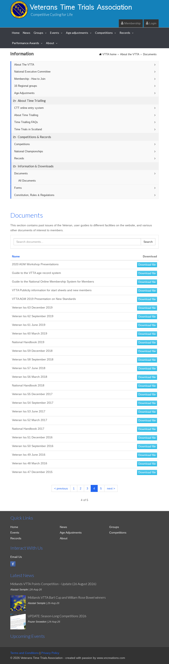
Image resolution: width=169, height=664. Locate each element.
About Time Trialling (26, 115)
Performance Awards (25, 43)
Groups (38, 32)
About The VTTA (24, 64)
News (26, 32)
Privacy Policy (50, 653)
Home (16, 32)
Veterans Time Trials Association (81, 7)
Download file (147, 264)
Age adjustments (77, 32)
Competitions (104, 32)
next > (111, 488)
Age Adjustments (24, 93)
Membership (132, 23)
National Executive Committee (32, 71)
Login (152, 23)
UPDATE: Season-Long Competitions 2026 (57, 616)
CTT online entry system (29, 108)
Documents (150, 54)
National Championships (28, 151)
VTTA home (109, 54)
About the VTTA (129, 54)
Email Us (16, 556)
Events (54, 32)
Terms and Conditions (24, 653)
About (50, 43)
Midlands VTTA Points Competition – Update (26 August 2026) (53, 584)
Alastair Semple (19, 589)
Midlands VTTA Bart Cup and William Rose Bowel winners (67, 597)
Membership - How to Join (29, 78)
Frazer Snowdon (37, 621)
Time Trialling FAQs (26, 122)
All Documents (27, 180)
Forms (18, 188)
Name (16, 256)
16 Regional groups (25, 85)
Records (125, 32)
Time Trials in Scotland (28, 129)
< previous (61, 488)
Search (148, 241)
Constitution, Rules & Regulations (34, 195)
